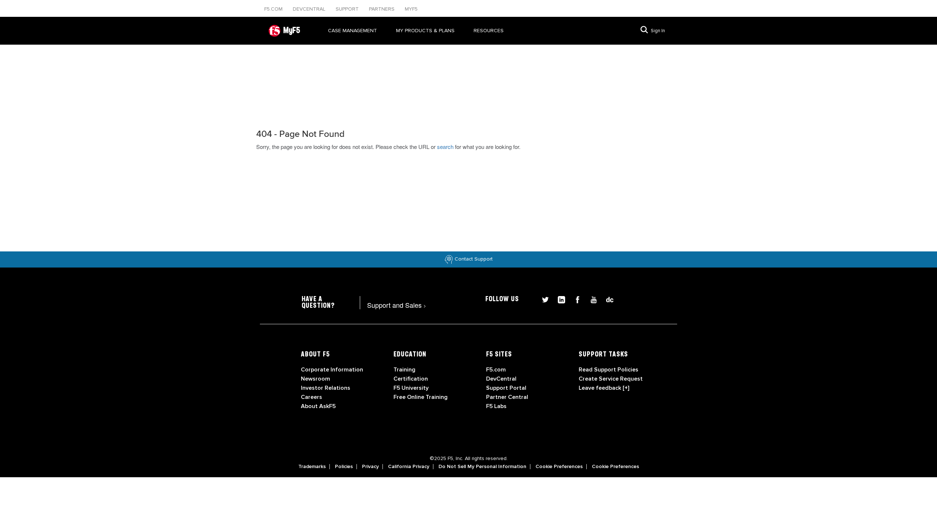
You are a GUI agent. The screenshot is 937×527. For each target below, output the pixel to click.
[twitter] (542, 299)
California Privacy (408, 466)
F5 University (411, 388)
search (445, 146)
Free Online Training (420, 397)
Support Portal (506, 388)
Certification (410, 378)
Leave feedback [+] (604, 388)
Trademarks (312, 466)
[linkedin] (558, 299)
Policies (344, 466)
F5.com (274, 9)
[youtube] (591, 299)
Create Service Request (611, 378)
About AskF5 (318, 406)
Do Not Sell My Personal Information (482, 466)
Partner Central (507, 397)
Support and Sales (396, 305)
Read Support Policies (608, 369)
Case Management (352, 30)
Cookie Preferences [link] (559, 466)
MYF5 (411, 9)
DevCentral (501, 378)
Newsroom (315, 378)
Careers (311, 397)
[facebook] (575, 299)
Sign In (658, 31)
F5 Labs (496, 406)
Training (404, 369)
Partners (382, 9)
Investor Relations (325, 388)
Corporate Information (332, 369)
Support (348, 9)
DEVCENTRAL (310, 9)
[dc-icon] (606, 299)
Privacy (370, 466)
